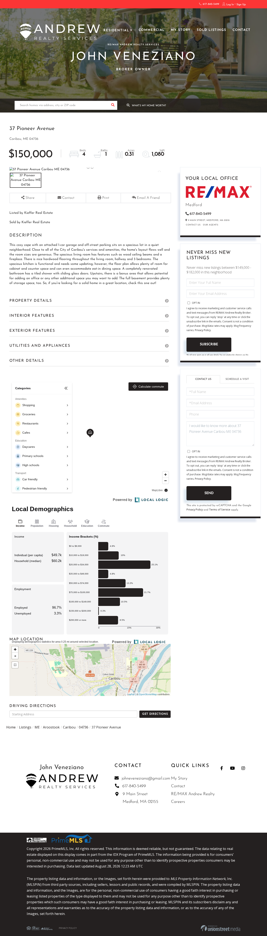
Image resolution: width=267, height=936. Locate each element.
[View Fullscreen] (15, 665)
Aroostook (51, 727)
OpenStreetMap (148, 694)
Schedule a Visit (237, 379)
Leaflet (131, 694)
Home (11, 727)
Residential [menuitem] (116, 30)
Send (209, 493)
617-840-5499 (210, 4)
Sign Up (241, 4)
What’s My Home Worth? (149, 105)
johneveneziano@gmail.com (146, 778)
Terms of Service (219, 509)
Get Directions (155, 714)
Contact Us (193, 225)
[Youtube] (232, 768)
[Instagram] (243, 768)
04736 (83, 727)
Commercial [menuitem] (152, 30)
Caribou (69, 727)
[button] (112, 105)
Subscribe (209, 344)
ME (37, 727)
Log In (230, 4)
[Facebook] (221, 768)
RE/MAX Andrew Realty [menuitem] (193, 794)
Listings (25, 727)
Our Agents (210, 225)
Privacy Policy (203, 330)
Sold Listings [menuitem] (211, 30)
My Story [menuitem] (180, 30)
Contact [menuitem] (242, 30)
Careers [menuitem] (178, 802)
